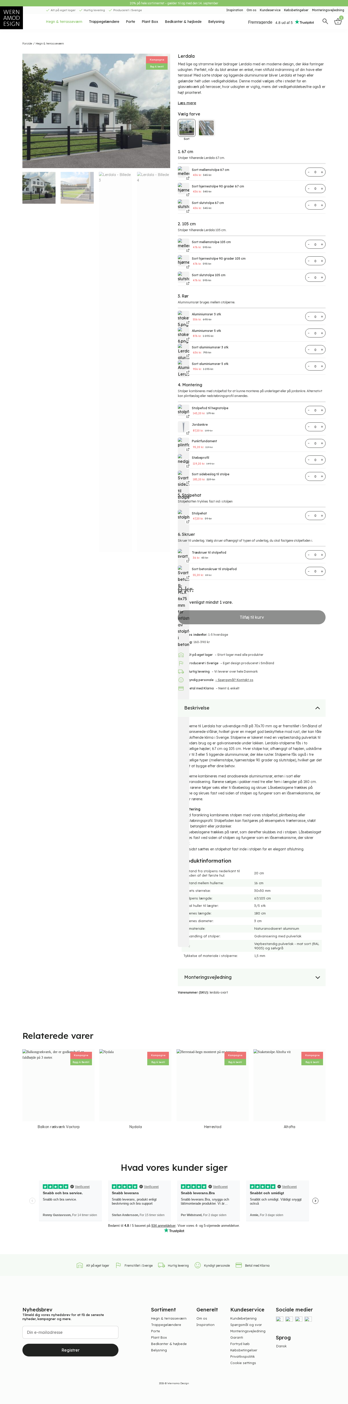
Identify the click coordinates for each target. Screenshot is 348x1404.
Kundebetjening (243, 1318)
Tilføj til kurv (252, 617)
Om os (251, 10)
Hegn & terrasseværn (64, 21)
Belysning (216, 21)
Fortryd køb (240, 1344)
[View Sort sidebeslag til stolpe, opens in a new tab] (187, 482)
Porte (130, 21)
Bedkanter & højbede (183, 21)
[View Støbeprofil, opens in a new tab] (187, 466)
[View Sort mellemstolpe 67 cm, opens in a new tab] (187, 178)
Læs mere (187, 102)
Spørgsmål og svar (246, 1325)
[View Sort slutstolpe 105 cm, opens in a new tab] (187, 283)
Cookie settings (243, 1363)
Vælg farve (189, 113)
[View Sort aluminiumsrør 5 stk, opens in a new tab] (187, 372)
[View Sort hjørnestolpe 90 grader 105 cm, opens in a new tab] (187, 267)
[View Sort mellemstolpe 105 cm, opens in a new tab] (187, 250)
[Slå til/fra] (318, 707)
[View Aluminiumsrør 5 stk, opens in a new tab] (187, 339)
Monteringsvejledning (328, 10)
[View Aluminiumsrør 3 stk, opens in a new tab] (187, 322)
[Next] (164, 111)
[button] (325, 21)
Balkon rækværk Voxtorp (58, 1127)
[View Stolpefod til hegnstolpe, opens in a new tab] (187, 416)
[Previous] (29, 111)
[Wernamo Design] (19, 17)
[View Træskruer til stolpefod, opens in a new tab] (187, 561)
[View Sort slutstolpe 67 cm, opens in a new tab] (187, 211)
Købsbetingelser (296, 10)
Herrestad (212, 1127)
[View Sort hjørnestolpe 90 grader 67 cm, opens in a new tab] (187, 195)
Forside (27, 43)
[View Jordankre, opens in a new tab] (187, 433)
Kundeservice (270, 10)
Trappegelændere (104, 21)
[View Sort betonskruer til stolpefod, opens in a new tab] (187, 577)
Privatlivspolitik (242, 1356)
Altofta (290, 1127)
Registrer (70, 1350)
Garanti (236, 1337)
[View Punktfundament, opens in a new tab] (187, 449)
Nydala (135, 1127)
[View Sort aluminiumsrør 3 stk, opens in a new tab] (187, 356)
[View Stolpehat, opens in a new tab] (187, 522)
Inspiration (234, 10)
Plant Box (150, 21)
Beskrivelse (196, 708)
